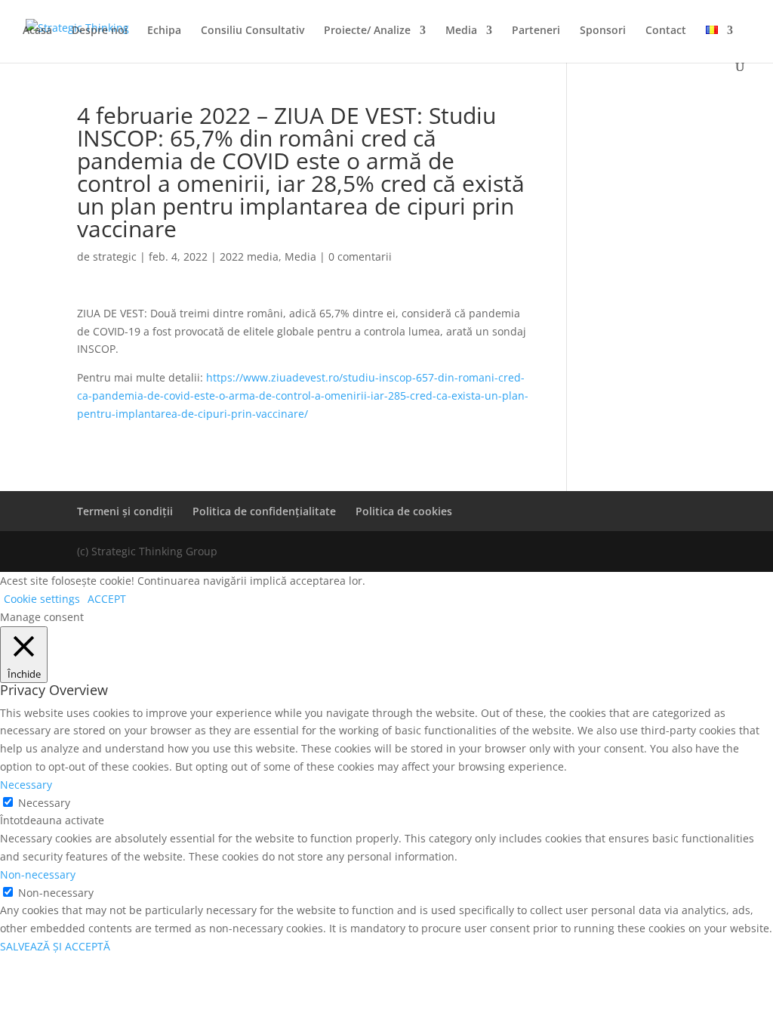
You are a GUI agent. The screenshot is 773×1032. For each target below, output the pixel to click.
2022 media (249, 256)
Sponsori (603, 31)
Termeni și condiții (125, 511)
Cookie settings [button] (42, 599)
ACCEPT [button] (107, 599)
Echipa (164, 31)
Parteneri (536, 31)
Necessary (44, 803)
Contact (665, 31)
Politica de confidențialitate (264, 511)
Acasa (37, 31)
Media (461, 31)
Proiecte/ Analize (367, 31)
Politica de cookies (404, 511)
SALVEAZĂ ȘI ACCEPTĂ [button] (55, 946)
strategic (115, 256)
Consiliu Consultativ (252, 31)
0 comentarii (360, 256)
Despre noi (100, 31)
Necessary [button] (26, 784)
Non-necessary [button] (37, 874)
